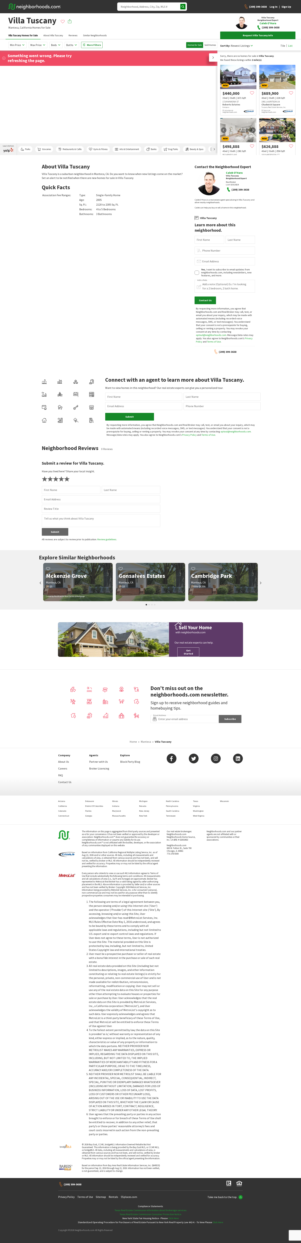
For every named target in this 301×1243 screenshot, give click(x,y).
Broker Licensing (99, 768)
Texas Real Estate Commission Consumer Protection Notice (150, 1214)
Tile (282, 45)
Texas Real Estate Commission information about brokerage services (151, 1210)
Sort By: (225, 45)
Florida (88, 811)
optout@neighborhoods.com (211, 335)
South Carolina (172, 811)
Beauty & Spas (196, 149)
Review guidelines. (107, 539)
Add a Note (202, 280)
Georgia (88, 815)
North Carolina (172, 801)
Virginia (196, 806)
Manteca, (13, 27)
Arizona (61, 801)
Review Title (51, 508)
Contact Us (64, 782)
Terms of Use (214, 341)
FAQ (60, 775)
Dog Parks (173, 149)
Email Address (210, 261)
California (26, 27)
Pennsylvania (172, 806)
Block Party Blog (130, 761)
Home (133, 741)
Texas (195, 801)
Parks (27, 149)
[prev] (223, 77)
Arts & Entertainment (129, 149)
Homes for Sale (195, 45)
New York (143, 815)
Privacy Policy (189, 434)
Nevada (142, 806)
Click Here (173, 1218)
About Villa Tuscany (53, 35)
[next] (253, 77)
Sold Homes (210, 45)
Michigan (143, 801)
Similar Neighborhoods (95, 35)
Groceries (46, 149)
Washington (198, 811)
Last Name (234, 239)
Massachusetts (119, 815)
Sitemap (101, 1197)
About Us (63, 761)
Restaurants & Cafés (72, 149)
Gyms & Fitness (100, 149)
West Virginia (198, 815)
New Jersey (144, 811)
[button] (213, 57)
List (290, 45)
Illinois (115, 801)
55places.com (129, 1197)
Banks (153, 149)
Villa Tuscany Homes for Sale (23, 35)
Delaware (89, 801)
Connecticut (63, 815)
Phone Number (211, 250)
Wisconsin (224, 801)
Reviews (73, 35)
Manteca (146, 741)
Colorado (62, 811)
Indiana (115, 806)
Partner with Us (98, 761)
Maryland (116, 811)
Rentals (113, 1197)
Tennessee (170, 815)
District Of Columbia (94, 806)
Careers (62, 768)
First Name (203, 239)
